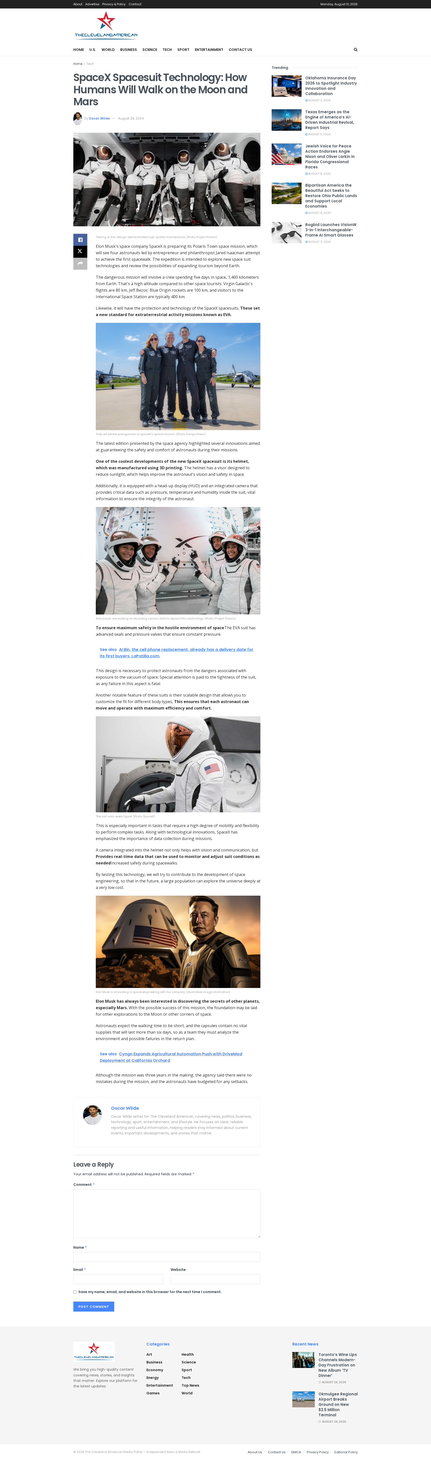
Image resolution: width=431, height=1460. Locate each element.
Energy (152, 1377)
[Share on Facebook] (80, 240)
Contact (135, 4)
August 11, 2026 (319, 242)
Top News (190, 1385)
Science (149, 49)
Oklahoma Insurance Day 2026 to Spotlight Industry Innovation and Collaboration (331, 85)
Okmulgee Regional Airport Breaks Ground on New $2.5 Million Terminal (338, 1404)
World (108, 49)
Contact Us (240, 49)
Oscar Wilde (99, 118)
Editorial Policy (346, 1452)
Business (128, 49)
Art (149, 1354)
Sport (183, 49)
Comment (84, 1184)
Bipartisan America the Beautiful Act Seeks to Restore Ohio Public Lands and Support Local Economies (331, 196)
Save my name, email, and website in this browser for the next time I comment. (150, 1291)
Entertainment (209, 49)
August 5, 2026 (319, 134)
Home (78, 49)
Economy (154, 1369)
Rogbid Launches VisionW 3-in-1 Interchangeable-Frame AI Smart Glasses (330, 230)
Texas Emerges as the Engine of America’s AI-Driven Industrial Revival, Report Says (329, 119)
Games (153, 1393)
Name (80, 1247)
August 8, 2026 (319, 174)
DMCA (296, 1452)
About (77, 4)
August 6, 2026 (319, 213)
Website (178, 1269)
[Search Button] (356, 49)
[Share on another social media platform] (80, 264)
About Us (255, 1452)
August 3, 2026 (319, 100)
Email (79, 1269)
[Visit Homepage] (106, 26)
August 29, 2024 (131, 118)
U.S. (92, 49)
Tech (167, 49)
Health (188, 1354)
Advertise (92, 4)
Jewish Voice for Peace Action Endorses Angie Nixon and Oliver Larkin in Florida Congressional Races (330, 156)
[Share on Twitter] (80, 252)
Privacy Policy (318, 1452)
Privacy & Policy (114, 4)
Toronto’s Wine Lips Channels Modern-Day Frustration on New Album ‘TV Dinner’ (338, 1365)
